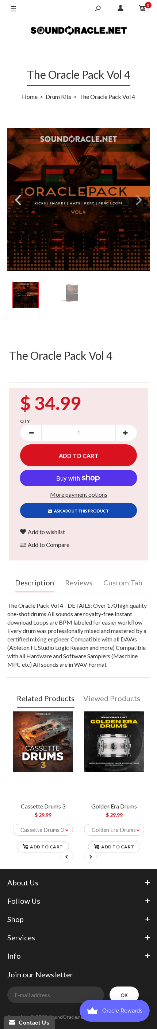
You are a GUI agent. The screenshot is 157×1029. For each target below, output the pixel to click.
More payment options (78, 494)
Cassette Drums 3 (43, 806)
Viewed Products (111, 698)
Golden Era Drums (114, 806)
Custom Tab (122, 582)
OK (124, 995)
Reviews (78, 582)
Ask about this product (81, 510)
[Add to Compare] (64, 720)
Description (34, 582)
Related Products (45, 698)
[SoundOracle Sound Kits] (78, 31)
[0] (142, 9)
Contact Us (32, 1022)
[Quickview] (63, 750)
